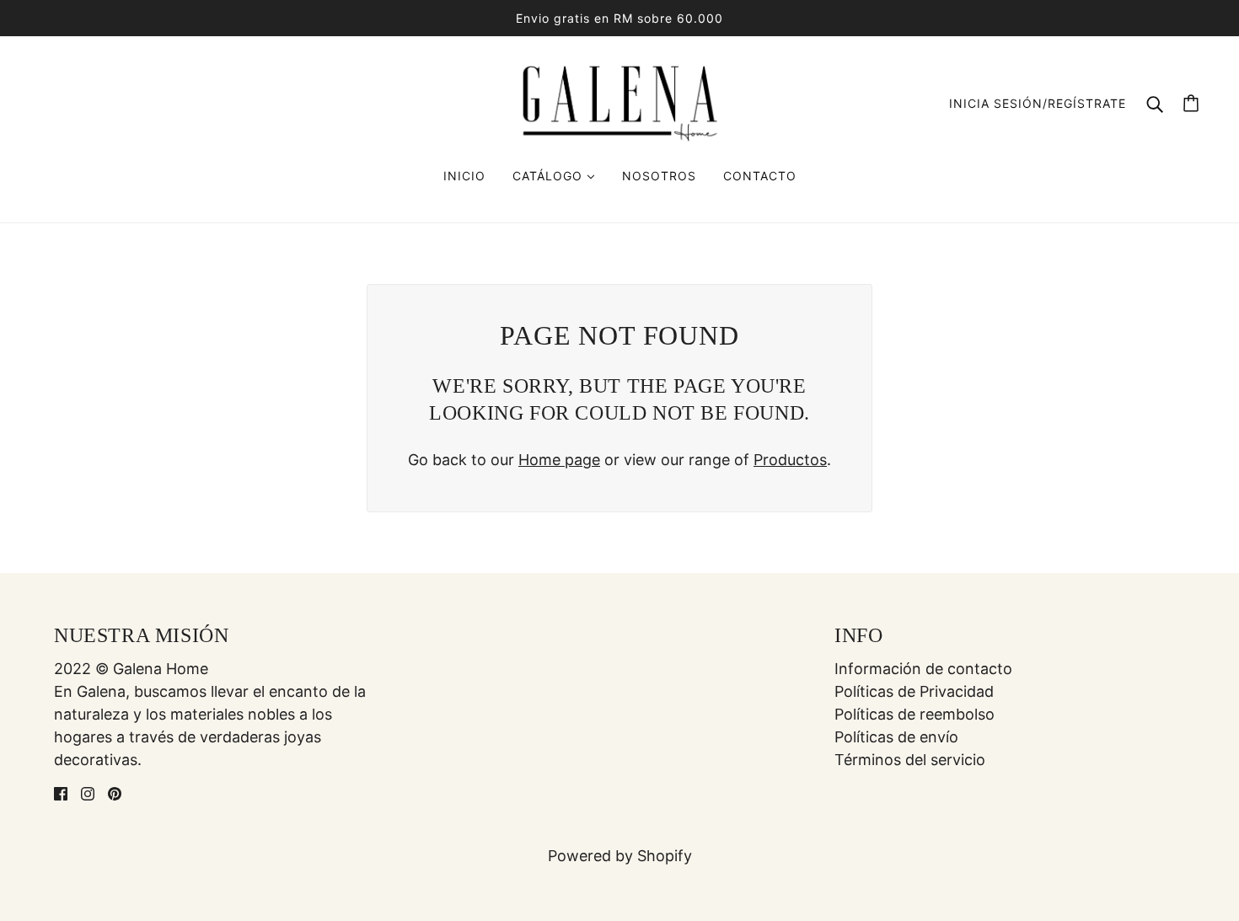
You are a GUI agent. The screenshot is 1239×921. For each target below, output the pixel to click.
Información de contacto (923, 668)
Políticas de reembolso (914, 714)
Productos (790, 460)
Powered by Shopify (620, 856)
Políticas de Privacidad (914, 691)
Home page (559, 460)
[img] (60, 792)
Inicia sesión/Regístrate (1037, 103)
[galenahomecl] (619, 101)
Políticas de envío (896, 737)
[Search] (1154, 103)
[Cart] (1191, 103)
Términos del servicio (909, 759)
